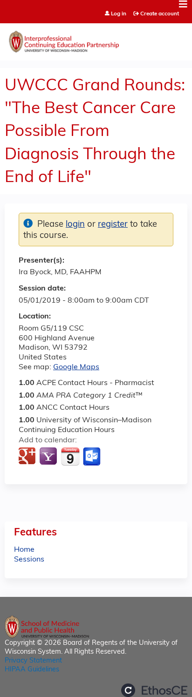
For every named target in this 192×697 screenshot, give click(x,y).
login (75, 224)
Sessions (29, 559)
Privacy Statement (33, 660)
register (113, 224)
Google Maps (76, 367)
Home (24, 550)
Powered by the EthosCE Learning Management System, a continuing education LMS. (154, 690)
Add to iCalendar (70, 456)
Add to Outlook (92, 456)
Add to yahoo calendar (49, 456)
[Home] (96, 39)
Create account (159, 14)
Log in (118, 14)
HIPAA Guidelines (32, 669)
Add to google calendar (28, 456)
